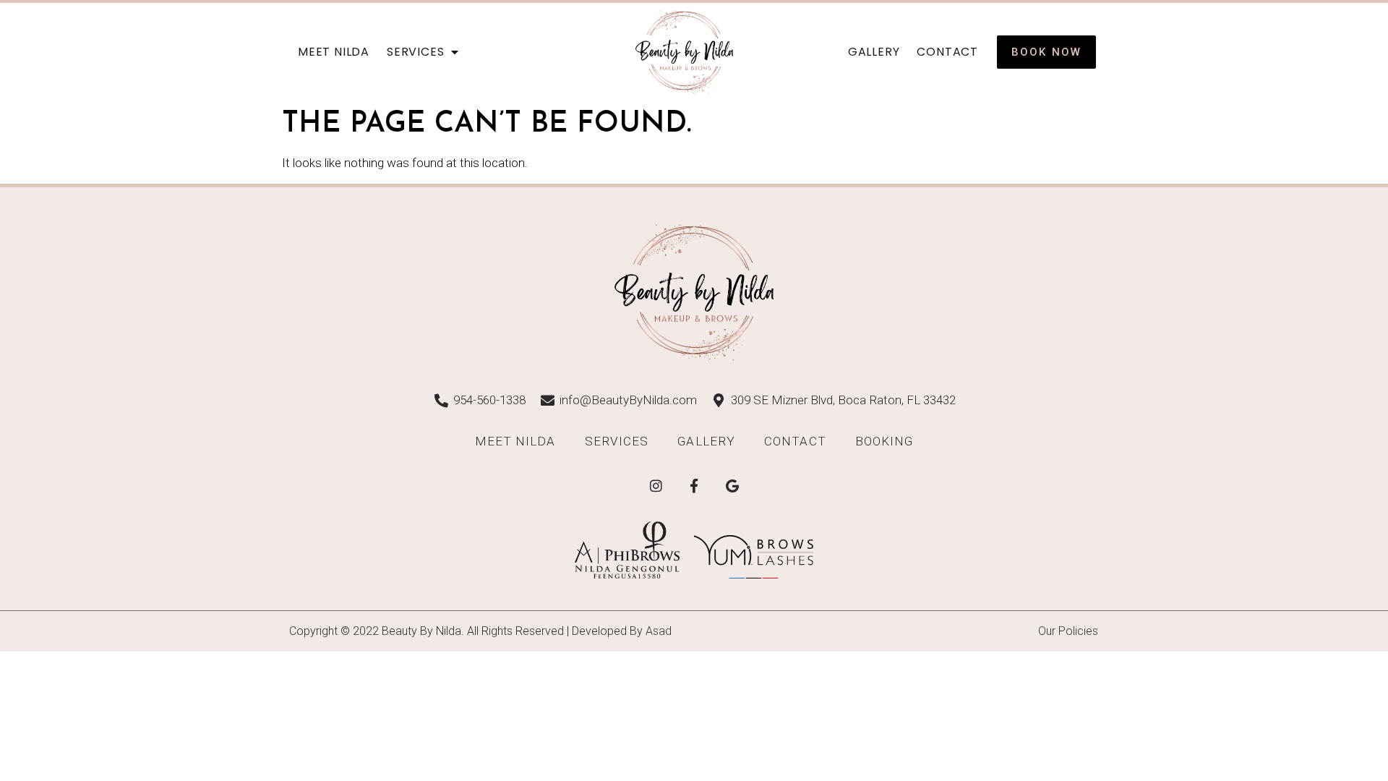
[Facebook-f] (694, 486)
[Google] (732, 486)
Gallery (874, 51)
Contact (947, 51)
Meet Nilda (333, 51)
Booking (884, 441)
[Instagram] (655, 486)
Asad (659, 631)
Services (415, 51)
